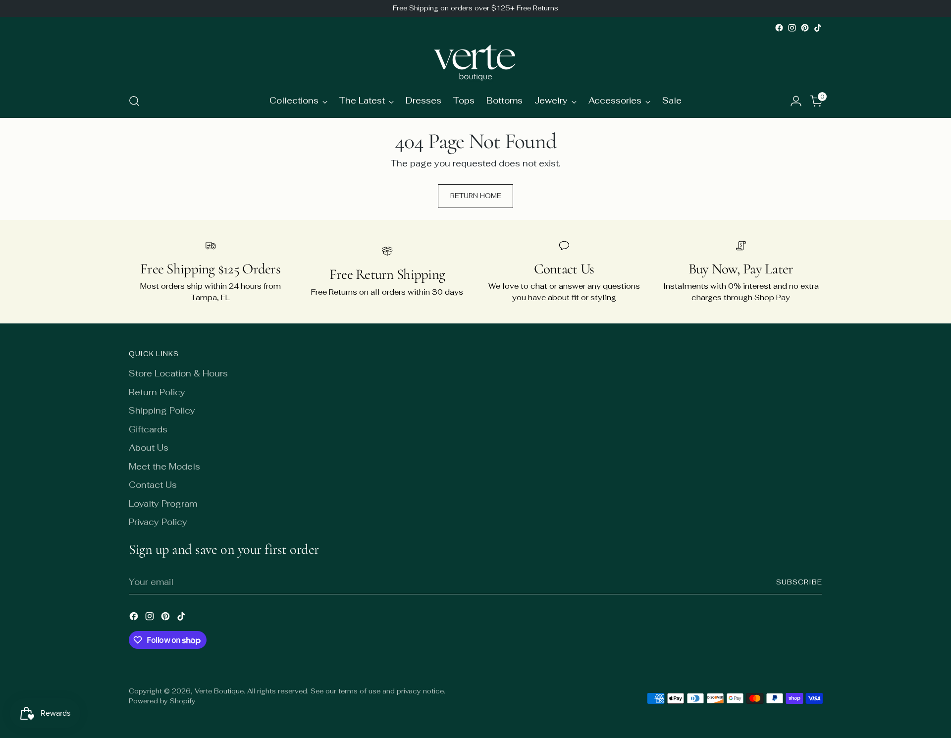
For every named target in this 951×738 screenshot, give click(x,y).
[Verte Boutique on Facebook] (779, 27)
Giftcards (148, 429)
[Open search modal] (134, 101)
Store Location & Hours (178, 373)
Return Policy (157, 392)
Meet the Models (164, 466)
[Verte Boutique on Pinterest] (804, 27)
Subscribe (799, 582)
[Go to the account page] (796, 101)
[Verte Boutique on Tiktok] (817, 27)
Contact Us (153, 484)
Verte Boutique (219, 691)
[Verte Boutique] (475, 59)
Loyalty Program (163, 503)
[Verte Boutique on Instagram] (792, 27)
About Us (148, 447)
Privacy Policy (158, 522)
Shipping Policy (162, 410)
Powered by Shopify (162, 701)
